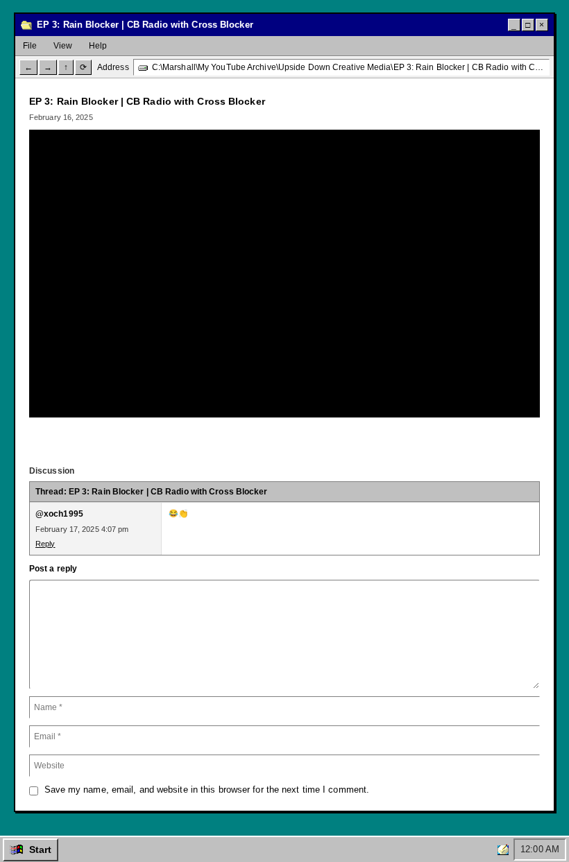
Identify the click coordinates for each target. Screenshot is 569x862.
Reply (45, 544)
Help (98, 46)
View (62, 46)
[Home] (503, 849)
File (30, 46)
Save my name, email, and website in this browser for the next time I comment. (207, 789)
